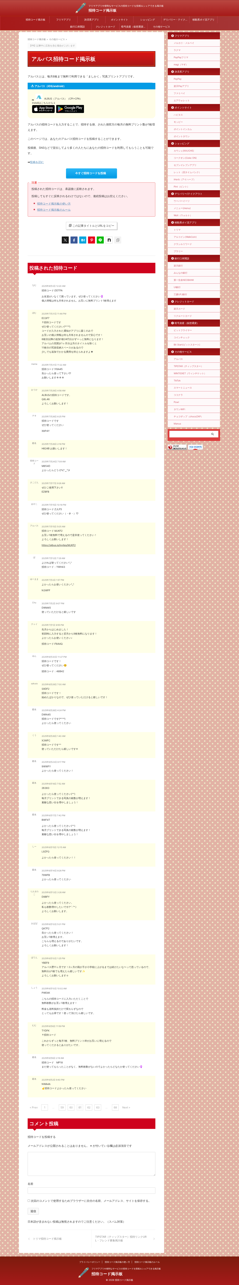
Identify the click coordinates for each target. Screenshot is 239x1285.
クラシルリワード (183, 244)
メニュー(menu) (182, 208)
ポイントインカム (183, 129)
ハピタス (178, 114)
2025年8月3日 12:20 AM (53, 286)
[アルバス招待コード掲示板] (82, 240)
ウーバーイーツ (182, 201)
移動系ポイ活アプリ (203, 19)
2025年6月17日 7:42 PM (53, 815)
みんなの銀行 (180, 272)
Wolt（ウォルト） (183, 215)
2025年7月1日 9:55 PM (53, 625)
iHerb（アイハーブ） (185, 179)
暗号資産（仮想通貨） (133, 26)
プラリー (178, 251)
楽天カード (179, 308)
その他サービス (161, 26)
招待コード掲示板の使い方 (54, 203)
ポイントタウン (182, 136)
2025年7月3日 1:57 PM (53, 580)
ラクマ (177, 50)
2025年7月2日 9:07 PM (53, 603)
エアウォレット (182, 100)
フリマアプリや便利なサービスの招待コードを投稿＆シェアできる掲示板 (126, 1268)
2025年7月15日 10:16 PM (54, 504)
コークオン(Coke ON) (185, 157)
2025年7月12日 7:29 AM (53, 558)
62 (88, 1107)
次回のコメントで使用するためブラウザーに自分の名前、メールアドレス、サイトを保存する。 (91, 1200)
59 (62, 1107)
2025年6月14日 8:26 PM (53, 870)
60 (71, 1107)
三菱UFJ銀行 (180, 294)
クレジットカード (105, 26)
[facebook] (74, 240)
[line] (100, 240)
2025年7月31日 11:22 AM (54, 365)
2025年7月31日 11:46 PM (54, 313)
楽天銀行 (178, 265)
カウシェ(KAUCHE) (184, 150)
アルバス (178, 359)
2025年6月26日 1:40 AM (53, 736)
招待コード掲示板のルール (54, 209)
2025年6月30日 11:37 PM (54, 657)
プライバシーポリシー (89, 1262)
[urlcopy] (117, 240)
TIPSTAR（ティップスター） (188, 366)
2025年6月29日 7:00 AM (54, 684)
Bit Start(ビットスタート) (187, 344)
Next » (126, 1107)
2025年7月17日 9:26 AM (53, 483)
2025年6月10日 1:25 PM (53, 958)
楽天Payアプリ (181, 86)
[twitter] (65, 240)
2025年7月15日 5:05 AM (53, 526)
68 (115, 1107)
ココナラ (178, 394)
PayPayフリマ (181, 57)
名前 (30, 1183)
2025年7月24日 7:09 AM (54, 461)
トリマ (177, 229)
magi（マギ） (181, 64)
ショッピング (147, 19)
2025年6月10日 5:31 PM (53, 924)
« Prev (34, 1107)
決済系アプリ (91, 19)
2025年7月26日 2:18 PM (53, 444)
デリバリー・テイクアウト (176, 19)
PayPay (177, 78)
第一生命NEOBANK (184, 280)
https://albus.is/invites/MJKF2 (59, 545)
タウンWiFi (179, 409)
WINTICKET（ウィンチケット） (190, 373)
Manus (177, 423)
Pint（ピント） (181, 186)
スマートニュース (183, 387)
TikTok (177, 380)
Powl (176, 402)
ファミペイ (179, 93)
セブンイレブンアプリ (185, 165)
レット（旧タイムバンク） (187, 172)
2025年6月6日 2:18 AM (53, 1058)
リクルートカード (183, 315)
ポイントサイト (119, 19)
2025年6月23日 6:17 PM (53, 762)
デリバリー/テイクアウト (188, 193)
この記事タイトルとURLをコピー (93, 225)
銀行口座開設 (77, 26)
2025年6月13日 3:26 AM (53, 892)
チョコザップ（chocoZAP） (188, 416)
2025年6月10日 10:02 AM (54, 988)
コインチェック (182, 337)
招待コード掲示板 (103, 10)
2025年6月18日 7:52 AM (53, 783)
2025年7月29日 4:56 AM (53, 390)
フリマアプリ (63, 19)
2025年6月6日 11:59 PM (53, 1026)
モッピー (178, 122)
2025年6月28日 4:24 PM (54, 710)
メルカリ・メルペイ (184, 43)
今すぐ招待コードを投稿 (90, 173)
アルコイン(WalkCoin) (185, 236)
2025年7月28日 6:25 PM (53, 416)
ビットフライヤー (183, 330)
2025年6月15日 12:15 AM (54, 847)
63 (98, 1107)
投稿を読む (37, 162)
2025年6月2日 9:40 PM (53, 1079)
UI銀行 (177, 287)
